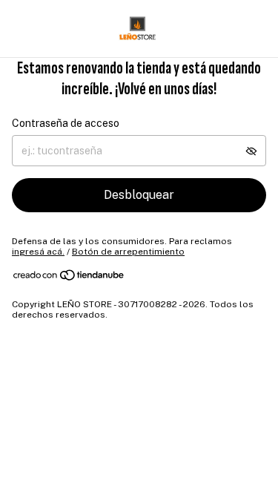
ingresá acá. (38, 251)
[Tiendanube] (69, 278)
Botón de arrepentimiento (128, 251)
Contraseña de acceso (65, 123)
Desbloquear (139, 195)
